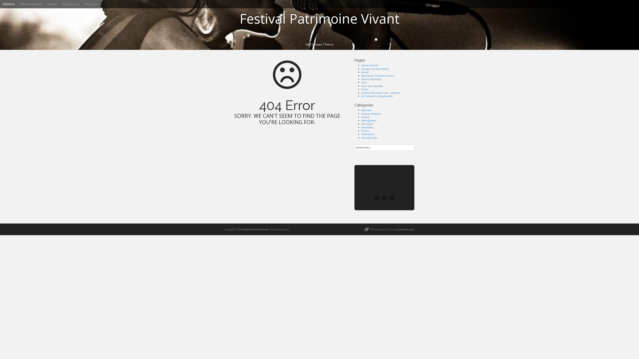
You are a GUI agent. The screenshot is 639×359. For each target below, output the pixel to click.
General (52, 4)
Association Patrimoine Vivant (377, 75)
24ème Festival (369, 65)
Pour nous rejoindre (372, 86)
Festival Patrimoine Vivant (319, 18)
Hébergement (70, 4)
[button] (377, 198)
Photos (365, 130)
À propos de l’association (375, 68)
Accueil (365, 72)
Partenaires (367, 127)
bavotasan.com (406, 229)
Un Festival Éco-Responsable (377, 96)
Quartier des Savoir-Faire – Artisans (380, 92)
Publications (367, 134)
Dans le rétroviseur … (372, 79)
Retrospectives (369, 137)
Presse (364, 89)
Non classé (91, 4)
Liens (364, 82)
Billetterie (8, 4)
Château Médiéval (31, 4)
